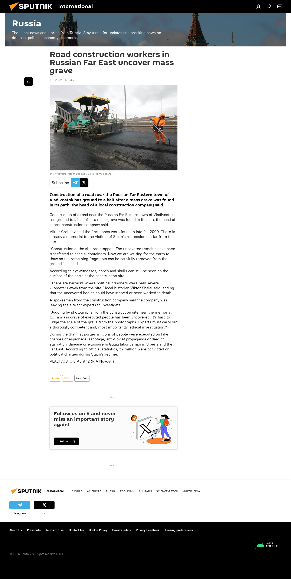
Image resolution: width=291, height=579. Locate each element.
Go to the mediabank (99, 173)
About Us (15, 530)
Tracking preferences (178, 530)
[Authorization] (258, 6)
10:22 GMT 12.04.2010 (64, 80)
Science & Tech (167, 491)
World (67, 378)
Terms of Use (55, 530)
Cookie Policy (98, 530)
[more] (28, 81)
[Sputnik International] (32, 12)
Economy (127, 491)
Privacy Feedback (147, 530)
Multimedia (191, 491)
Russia (55, 378)
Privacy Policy (121, 530)
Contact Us (76, 530)
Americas (94, 491)
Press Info (34, 530)
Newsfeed (82, 378)
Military (145, 491)
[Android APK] (267, 545)
